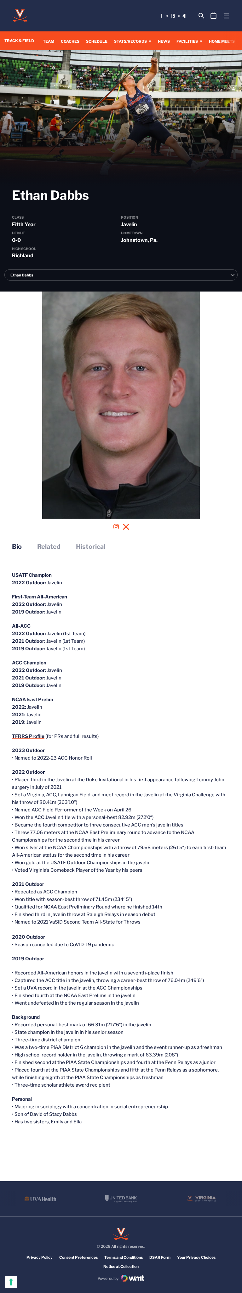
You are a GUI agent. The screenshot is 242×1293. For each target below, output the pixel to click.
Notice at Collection (121, 1266)
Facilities (187, 41)
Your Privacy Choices (196, 1257)
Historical (90, 546)
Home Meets (222, 41)
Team (48, 41)
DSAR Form (159, 1257)
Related (48, 546)
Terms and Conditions (123, 1257)
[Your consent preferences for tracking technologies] (11, 1282)
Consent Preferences (78, 1257)
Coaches (70, 41)
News (164, 41)
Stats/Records (130, 41)
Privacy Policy (39, 1257)
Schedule (96, 41)
